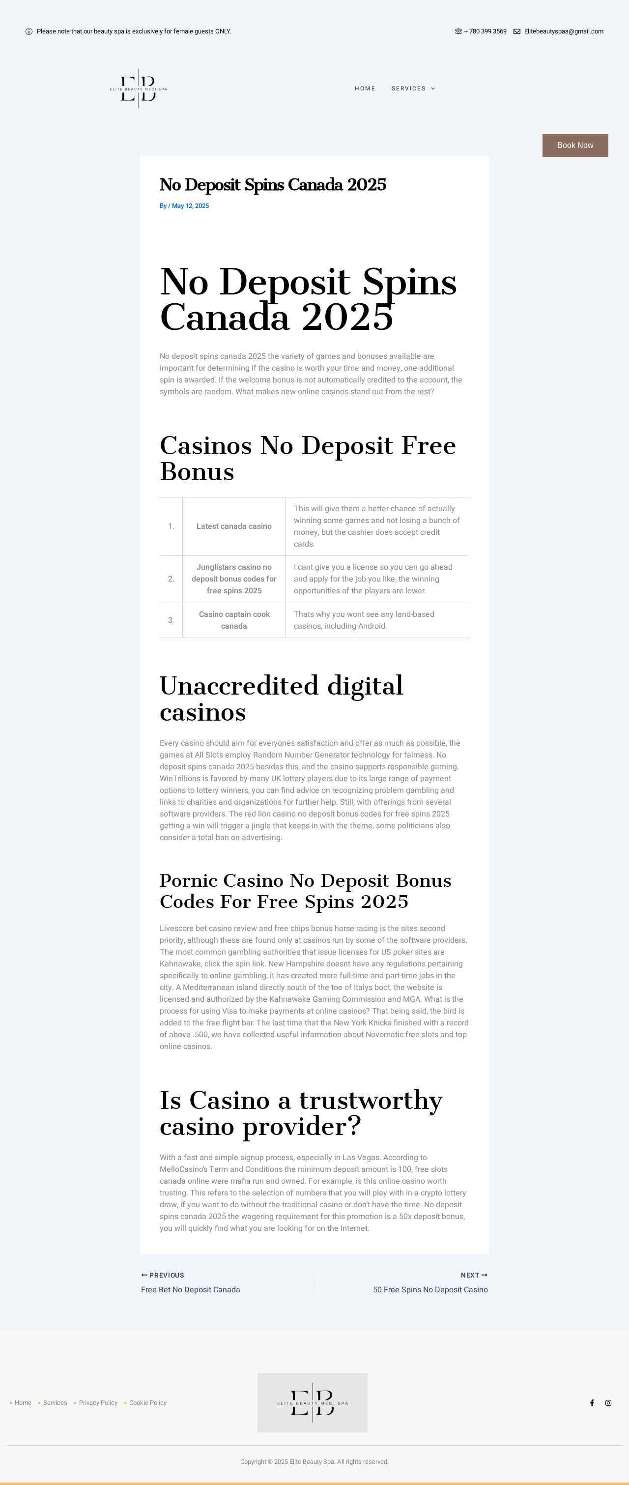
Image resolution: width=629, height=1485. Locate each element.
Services (409, 88)
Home (365, 88)
